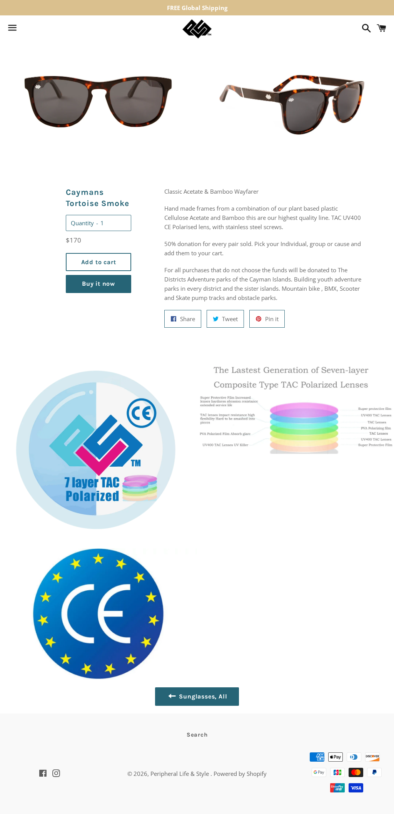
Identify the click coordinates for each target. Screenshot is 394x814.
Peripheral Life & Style (180, 773)
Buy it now (98, 283)
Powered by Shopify (240, 773)
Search (197, 734)
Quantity (82, 223)
